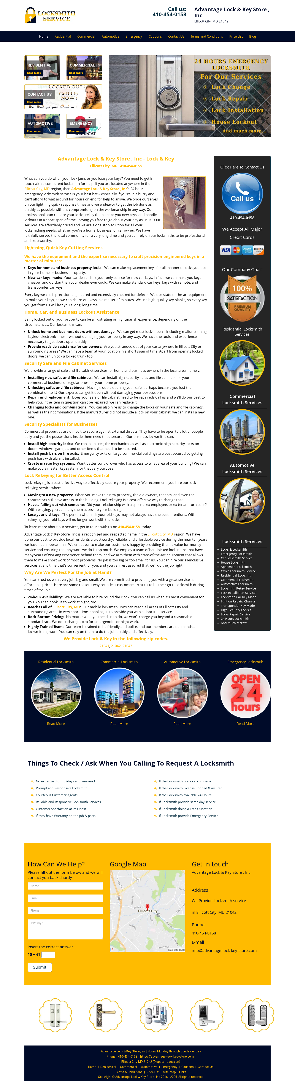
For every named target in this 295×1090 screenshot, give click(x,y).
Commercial (86, 36)
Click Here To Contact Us (242, 167)
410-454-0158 (169, 14)
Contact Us (176, 36)
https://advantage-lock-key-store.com (167, 1056)
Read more (34, 73)
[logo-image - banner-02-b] (190, 96)
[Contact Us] (63, 96)
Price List (236, 36)
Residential (63, 36)
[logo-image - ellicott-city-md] (147, 910)
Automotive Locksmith (182, 661)
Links (182, 1072)
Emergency (134, 36)
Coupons (155, 36)
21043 (127, 646)
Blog (252, 36)
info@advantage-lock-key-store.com (224, 950)
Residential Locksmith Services (242, 331)
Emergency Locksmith (245, 661)
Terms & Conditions (129, 1072)
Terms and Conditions (207, 36)
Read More (56, 723)
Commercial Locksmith (119, 661)
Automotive (110, 36)
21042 (116, 646)
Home (43, 36)
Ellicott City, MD (103, 166)
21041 (104, 646)
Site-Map (169, 1072)
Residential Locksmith (56, 661)
